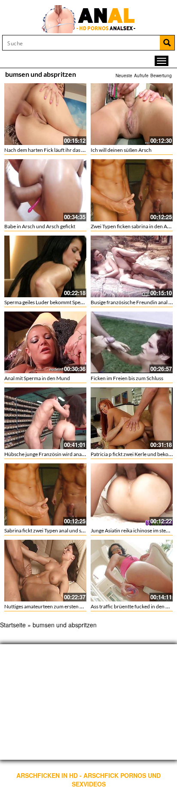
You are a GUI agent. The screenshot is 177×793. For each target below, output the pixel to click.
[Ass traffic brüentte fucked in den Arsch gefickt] (132, 570)
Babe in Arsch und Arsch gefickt (39, 226)
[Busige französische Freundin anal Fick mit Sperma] (132, 266)
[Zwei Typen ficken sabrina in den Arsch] (132, 190)
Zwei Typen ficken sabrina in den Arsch (134, 226)
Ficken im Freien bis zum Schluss (127, 378)
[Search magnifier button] (167, 42)
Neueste (124, 75)
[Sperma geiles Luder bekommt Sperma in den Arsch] (45, 266)
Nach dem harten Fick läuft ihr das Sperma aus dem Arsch (68, 150)
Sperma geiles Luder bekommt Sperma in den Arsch (61, 302)
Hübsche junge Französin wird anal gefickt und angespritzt (69, 454)
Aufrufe (141, 75)
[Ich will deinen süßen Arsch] (132, 114)
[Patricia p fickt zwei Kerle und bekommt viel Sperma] (132, 418)
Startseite (13, 624)
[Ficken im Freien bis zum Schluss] (132, 342)
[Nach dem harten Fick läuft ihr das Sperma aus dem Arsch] (45, 114)
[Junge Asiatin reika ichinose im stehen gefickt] (132, 494)
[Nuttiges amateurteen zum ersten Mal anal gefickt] (45, 570)
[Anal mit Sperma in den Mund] (45, 342)
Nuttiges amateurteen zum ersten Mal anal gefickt (59, 606)
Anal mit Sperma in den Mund (37, 378)
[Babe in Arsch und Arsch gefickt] (45, 190)
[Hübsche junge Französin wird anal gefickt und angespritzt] (45, 418)
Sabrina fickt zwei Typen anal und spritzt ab (52, 530)
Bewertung (161, 75)
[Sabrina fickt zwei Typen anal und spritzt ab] (45, 494)
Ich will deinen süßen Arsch (121, 150)
